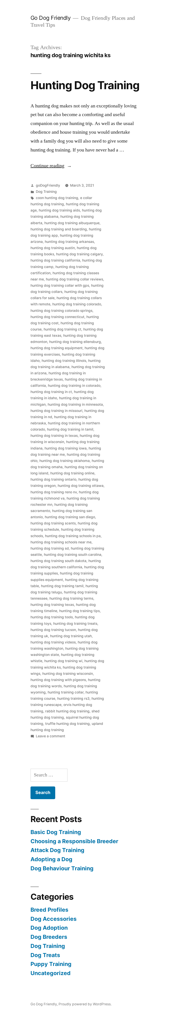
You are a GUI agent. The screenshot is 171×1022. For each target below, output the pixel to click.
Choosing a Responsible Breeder (74, 841)
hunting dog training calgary (79, 254)
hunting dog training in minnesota (75, 404)
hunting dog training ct (62, 329)
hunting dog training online (72, 473)
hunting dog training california (55, 260)
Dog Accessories (54, 918)
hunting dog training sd (50, 548)
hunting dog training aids (59, 210)
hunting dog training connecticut (57, 317)
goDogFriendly (48, 185)
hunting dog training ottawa (81, 486)
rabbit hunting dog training (67, 711)
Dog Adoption (49, 927)
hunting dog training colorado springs (61, 310)
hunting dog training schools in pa (73, 536)
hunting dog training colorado (76, 304)
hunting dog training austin (53, 248)
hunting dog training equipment (57, 348)
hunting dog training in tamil (70, 429)
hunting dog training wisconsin (67, 673)
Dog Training (46, 191)
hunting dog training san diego (70, 517)
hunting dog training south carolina (72, 554)
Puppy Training (51, 964)
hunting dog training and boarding (59, 229)
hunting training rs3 (73, 698)
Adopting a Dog (51, 859)
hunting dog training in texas (54, 435)
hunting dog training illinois (64, 361)
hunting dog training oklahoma (64, 461)
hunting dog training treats (75, 623)
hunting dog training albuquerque (72, 223)
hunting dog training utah (71, 636)
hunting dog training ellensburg (75, 342)
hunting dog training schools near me (61, 542)
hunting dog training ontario (53, 479)
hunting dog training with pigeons (58, 680)
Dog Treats (45, 955)
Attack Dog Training (57, 850)
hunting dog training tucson (53, 630)
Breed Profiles (49, 909)
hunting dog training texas (52, 605)
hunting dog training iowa (66, 448)
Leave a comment (50, 736)
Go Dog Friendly (51, 17)
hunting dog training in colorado (74, 385)
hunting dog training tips (79, 611)
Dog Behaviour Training (62, 868)
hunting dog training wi (63, 661)
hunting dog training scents (53, 523)
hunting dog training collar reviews (74, 279)
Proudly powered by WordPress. (85, 1004)
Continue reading (51, 166)
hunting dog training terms (71, 598)
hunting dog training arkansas (69, 242)
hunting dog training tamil (62, 586)
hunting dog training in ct (51, 392)
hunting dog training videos (53, 642)
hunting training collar (65, 692)
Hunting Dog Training (85, 85)
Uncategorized (51, 973)
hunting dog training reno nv (54, 492)
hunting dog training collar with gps (60, 285)
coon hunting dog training (57, 198)
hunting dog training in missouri (56, 411)
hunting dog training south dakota (58, 561)
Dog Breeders (49, 936)
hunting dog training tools (52, 617)
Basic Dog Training (56, 832)
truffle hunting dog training (67, 724)
